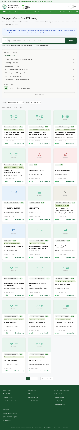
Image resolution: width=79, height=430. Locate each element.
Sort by (4, 103)
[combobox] (39, 41)
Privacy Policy (47, 427)
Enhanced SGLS (8, 397)
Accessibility (65, 427)
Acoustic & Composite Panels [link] (12, 243)
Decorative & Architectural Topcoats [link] (13, 129)
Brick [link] (31, 165)
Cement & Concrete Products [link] (63, 202)
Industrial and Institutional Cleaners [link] (12, 202)
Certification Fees (59, 397)
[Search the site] (71, 7)
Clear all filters (39, 94)
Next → (48, 378)
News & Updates (33, 397)
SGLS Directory (33, 400)
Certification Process (60, 394)
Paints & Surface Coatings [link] (11, 127)
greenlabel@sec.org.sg (10, 417)
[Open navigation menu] (75, 6)
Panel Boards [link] (7, 240)
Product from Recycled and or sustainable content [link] (37, 278)
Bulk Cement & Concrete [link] (62, 205)
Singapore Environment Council (27, 1)
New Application (58, 401)
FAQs (30, 394)
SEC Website (7, 420)
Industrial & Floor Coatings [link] (37, 243)
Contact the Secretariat (10, 413)
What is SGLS (7, 394)
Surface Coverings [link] (35, 202)
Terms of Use (56, 427)
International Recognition (10, 401)
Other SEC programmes (44, 1)
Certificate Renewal (59, 404)
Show (27, 103)
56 (42, 378)
